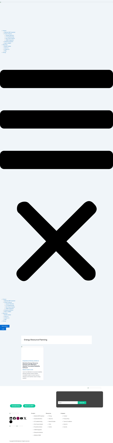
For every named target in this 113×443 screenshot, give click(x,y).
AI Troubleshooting (10, 36)
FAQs (5, 50)
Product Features (8, 33)
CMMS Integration (10, 40)
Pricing (4, 52)
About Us (6, 47)
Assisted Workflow (10, 35)
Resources (5, 44)
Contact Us (6, 49)
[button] (56, 176)
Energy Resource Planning (28, 360)
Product (4, 30)
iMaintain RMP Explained (9, 32)
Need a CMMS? (7, 43)
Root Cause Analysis (10, 38)
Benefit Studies (7, 46)
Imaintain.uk (36, 360)
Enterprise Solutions (8, 41)
